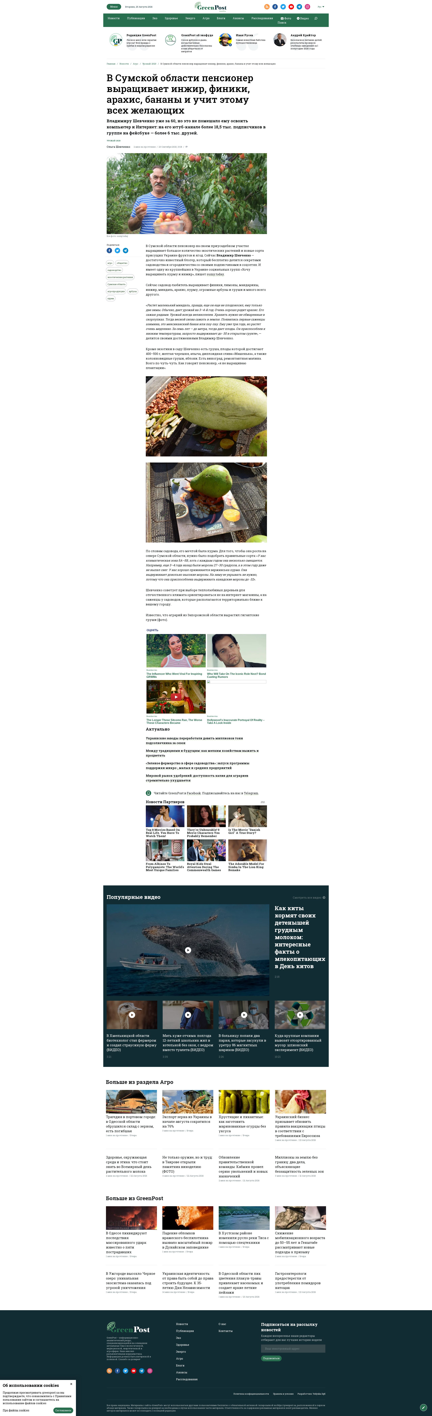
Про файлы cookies (16, 1410)
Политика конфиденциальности (251, 1393)
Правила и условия (283, 1393)
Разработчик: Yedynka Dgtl (311, 1393)
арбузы (133, 291)
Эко (154, 18)
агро (109, 263)
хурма (110, 298)
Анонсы (238, 18)
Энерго (190, 18)
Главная (111, 63)
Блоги (221, 18)
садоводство (114, 270)
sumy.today (215, 274)
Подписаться (271, 1358)
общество (122, 263)
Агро (205, 18)
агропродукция (116, 291)
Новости (114, 18)
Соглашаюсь (63, 1410)
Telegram (251, 793)
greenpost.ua (158, 1408)
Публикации (136, 18)
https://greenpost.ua (286, 1405)
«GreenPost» (157, 1405)
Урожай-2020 (149, 63)
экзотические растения (120, 277)
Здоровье (171, 18)
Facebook (194, 793)
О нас (222, 1324)
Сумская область (116, 284)
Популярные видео (133, 896)
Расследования (262, 18)
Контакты (226, 1331)
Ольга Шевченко (118, 146)
